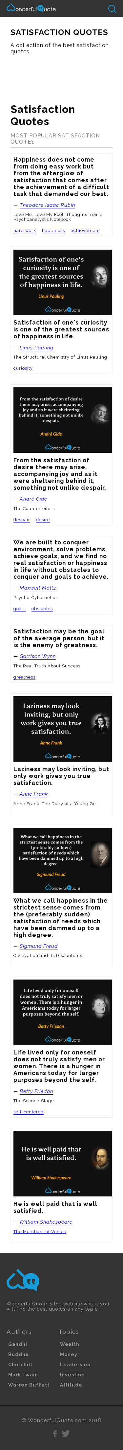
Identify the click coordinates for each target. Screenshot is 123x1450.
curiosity (23, 368)
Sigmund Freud (39, 946)
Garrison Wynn (38, 656)
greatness (24, 677)
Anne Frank (34, 794)
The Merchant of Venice (39, 1231)
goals (19, 608)
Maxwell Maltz (38, 588)
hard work (24, 230)
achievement (85, 230)
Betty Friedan (36, 1091)
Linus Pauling (36, 348)
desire (43, 519)
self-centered (28, 1111)
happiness (53, 230)
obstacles (42, 608)
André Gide (33, 499)
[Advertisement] (61, 76)
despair (21, 519)
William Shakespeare (45, 1222)
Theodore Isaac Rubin (47, 205)
